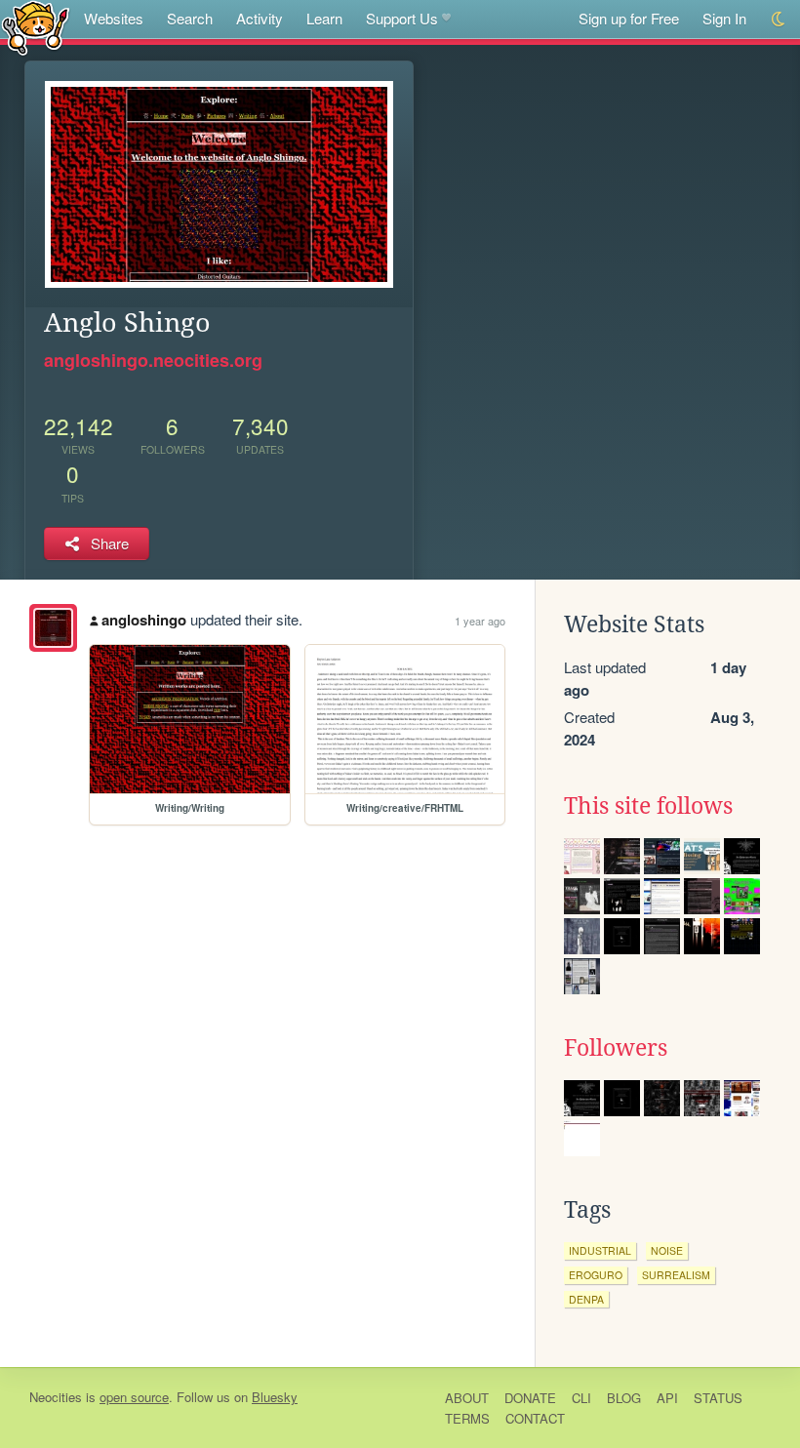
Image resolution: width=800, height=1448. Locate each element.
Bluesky (275, 1397)
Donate (530, 1397)
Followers (615, 1048)
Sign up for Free (629, 18)
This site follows (648, 806)
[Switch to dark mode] (779, 19)
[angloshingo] (53, 628)
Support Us (402, 18)
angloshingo (143, 619)
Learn (324, 18)
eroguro (595, 1274)
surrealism (676, 1274)
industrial (600, 1250)
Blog (624, 1397)
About (467, 1397)
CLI (581, 1397)
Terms (467, 1418)
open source (134, 1397)
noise (667, 1250)
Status (718, 1397)
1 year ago (480, 620)
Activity (259, 18)
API (667, 1397)
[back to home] (35, 27)
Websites (113, 18)
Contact (535, 1418)
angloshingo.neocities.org (153, 360)
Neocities (55, 1397)
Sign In (724, 18)
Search (190, 18)
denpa (586, 1299)
